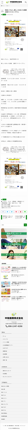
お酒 (4, 389)
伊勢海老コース (21, 201)
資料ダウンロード (7, 370)
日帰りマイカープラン (6, 207)
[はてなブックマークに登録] (12, 211)
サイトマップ (22, 425)
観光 (4, 419)
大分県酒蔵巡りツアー (8, 345)
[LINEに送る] (25, 211)
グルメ (4, 395)
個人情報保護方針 (10, 425)
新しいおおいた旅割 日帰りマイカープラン (11, 206)
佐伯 (9, 203)
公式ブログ (5, 348)
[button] (25, 2)
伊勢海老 (14, 201)
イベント (5, 392)
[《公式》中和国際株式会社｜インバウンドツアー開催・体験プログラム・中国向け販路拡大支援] (14, 2)
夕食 (20, 203)
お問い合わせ (6, 357)
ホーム (4, 336)
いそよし (5, 201)
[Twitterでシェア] (7, 211)
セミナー (5, 398)
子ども (4, 410)
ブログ (4, 14)
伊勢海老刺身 (4, 203)
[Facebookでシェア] (3, 211)
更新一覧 (5, 360)
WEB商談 (5, 373)
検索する (25, 224)
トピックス (5, 339)
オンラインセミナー (7, 376)
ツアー (4, 401)
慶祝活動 (5, 416)
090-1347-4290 (15, 326)
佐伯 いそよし (15, 203)
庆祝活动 (5, 413)
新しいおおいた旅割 (6, 204)
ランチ (9, 201)
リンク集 (4, 425)
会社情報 (5, 354)
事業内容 (5, 351)
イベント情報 (6, 342)
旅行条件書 (17, 425)
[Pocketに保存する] (16, 211)
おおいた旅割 (6, 386)
